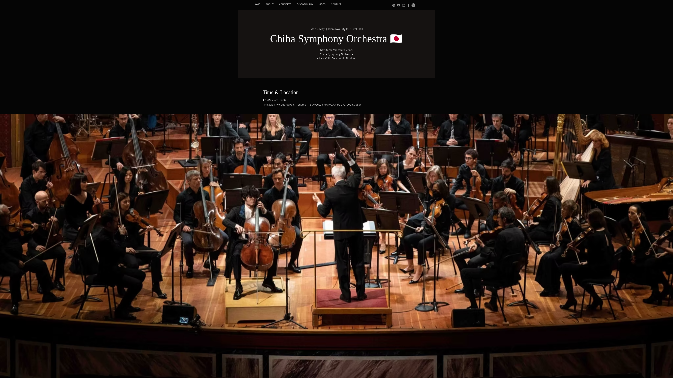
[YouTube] (399, 5)
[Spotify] (394, 5)
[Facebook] (408, 5)
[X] (413, 5)
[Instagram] (404, 5)
